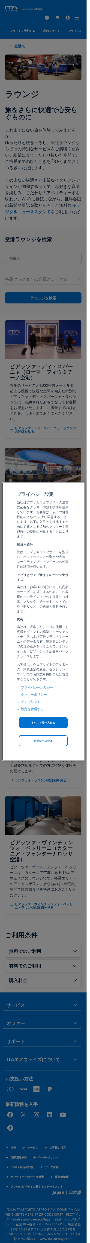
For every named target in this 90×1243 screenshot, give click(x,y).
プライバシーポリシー (37, 687)
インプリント (30, 701)
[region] (43, 621)
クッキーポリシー (34, 694)
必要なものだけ (43, 740)
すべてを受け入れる (43, 722)
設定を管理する (32, 709)
